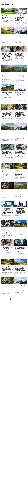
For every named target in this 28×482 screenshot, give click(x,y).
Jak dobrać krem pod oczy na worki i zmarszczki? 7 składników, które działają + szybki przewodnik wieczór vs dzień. (20, 230)
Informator (3, 1)
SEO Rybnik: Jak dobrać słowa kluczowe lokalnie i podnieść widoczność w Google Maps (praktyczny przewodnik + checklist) (7, 74)
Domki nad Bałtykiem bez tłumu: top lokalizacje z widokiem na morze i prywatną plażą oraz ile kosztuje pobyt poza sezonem (20, 37)
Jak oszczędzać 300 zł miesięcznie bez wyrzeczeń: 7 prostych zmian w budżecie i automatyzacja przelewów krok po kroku (7, 268)
